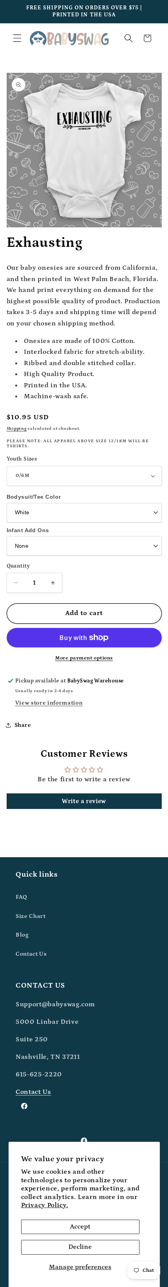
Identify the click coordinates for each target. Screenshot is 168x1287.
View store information (49, 703)
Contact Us (31, 954)
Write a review (84, 801)
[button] (17, 38)
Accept (80, 1226)
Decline (80, 1246)
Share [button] (22, 725)
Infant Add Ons (28, 530)
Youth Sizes (22, 459)
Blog (22, 935)
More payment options (84, 658)
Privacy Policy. (44, 1205)
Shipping (17, 428)
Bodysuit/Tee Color (34, 497)
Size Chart (31, 916)
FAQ (21, 897)
